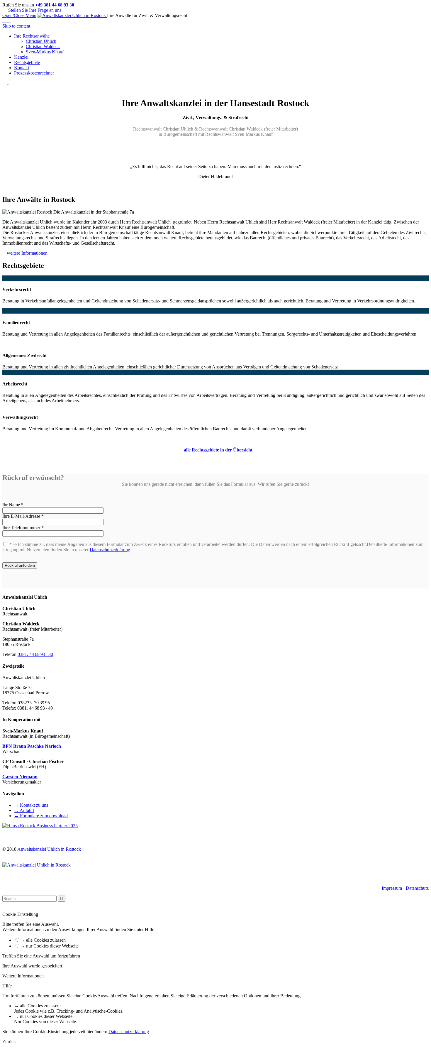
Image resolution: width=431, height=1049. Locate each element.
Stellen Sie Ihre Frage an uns (31, 10)
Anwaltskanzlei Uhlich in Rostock (49, 849)
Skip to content (16, 25)
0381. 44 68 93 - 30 (35, 654)
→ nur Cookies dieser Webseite (49, 945)
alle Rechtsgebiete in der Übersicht (218, 449)
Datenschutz (417, 888)
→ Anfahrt (24, 810)
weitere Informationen (24, 253)
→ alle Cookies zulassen (43, 940)
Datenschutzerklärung (110, 549)
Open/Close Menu (19, 15)
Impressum (392, 888)
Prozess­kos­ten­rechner (34, 72)
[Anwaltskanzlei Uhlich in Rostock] (72, 15)
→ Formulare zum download (41, 815)
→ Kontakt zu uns (31, 805)
